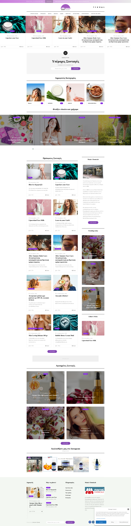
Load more (52, 351)
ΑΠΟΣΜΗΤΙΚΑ (112, 117)
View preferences (123, 522)
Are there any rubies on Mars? (85, 397)
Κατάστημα (68, 495)
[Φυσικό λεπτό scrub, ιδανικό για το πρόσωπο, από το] (65, 464)
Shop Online (93, 222)
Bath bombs (45, 432)
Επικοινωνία (68, 490)
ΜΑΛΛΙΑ (56, 13)
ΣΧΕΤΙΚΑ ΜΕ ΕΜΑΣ (96, 13)
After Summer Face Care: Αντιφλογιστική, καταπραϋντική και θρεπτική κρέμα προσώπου (92, 40)
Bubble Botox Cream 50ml (64, 335)
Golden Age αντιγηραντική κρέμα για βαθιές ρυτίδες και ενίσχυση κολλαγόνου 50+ (93, 277)
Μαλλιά (29, 103)
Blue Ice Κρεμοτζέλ (118, 38)
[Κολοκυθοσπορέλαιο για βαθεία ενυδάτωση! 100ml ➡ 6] (50, 464)
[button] (128, 509)
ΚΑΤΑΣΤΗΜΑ (76, 13)
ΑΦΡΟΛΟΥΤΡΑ (16, 117)
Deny (112, 522)
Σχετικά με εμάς (69, 487)
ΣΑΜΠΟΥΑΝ (82, 117)
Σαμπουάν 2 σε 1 (85, 430)
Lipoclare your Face (62, 185)
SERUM (38, 31)
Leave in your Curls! (38, 38)
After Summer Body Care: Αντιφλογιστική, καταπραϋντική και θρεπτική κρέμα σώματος (65, 40)
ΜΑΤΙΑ (49, 13)
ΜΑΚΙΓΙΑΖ (68, 13)
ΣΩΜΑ (61, 13)
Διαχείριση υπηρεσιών (100, 518)
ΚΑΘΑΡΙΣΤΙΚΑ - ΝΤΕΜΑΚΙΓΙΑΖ (49, 117)
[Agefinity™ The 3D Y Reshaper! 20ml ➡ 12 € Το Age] (96, 464)
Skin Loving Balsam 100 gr (38, 335)
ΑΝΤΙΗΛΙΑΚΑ (92, 31)
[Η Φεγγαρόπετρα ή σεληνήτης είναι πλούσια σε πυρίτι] (81, 464)
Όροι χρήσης (68, 492)
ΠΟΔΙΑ (118, 31)
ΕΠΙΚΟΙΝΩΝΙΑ (85, 13)
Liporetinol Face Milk (12, 38)
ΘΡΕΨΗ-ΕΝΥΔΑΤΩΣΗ (65, 31)
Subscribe (75, 68)
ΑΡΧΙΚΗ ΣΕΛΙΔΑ (34, 13)
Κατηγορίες (68, 497)
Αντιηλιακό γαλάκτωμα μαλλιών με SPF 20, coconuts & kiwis (39, 298)
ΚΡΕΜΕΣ (12, 31)
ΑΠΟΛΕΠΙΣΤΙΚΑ (92, 103)
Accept (101, 522)
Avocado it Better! (61, 296)
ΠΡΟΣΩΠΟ (43, 13)
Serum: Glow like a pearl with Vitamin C (63, 1)
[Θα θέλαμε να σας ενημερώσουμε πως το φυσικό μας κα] (34, 464)
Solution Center (36, 522)
